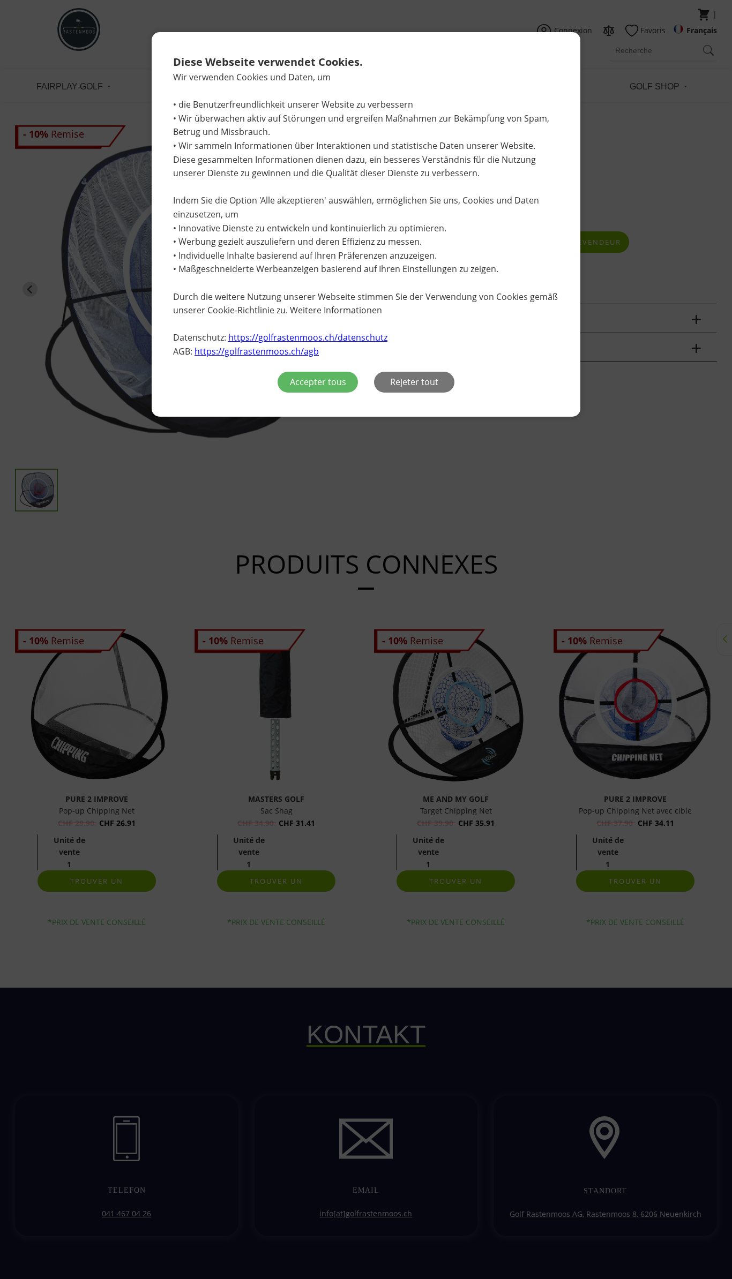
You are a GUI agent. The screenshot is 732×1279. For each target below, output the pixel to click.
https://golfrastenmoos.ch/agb (257, 351)
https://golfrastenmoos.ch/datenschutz (307, 337)
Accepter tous (318, 382)
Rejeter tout (414, 382)
